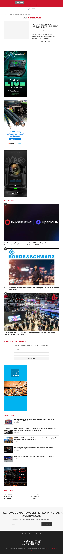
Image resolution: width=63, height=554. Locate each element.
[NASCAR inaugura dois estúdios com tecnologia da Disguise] (8, 459)
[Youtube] (34, 5)
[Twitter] (25, 533)
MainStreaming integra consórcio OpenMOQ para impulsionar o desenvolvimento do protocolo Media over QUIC (27, 244)
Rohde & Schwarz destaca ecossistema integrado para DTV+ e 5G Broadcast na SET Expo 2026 (31, 288)
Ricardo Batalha (36, 30)
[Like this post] (42, 41)
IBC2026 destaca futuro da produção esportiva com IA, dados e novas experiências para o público (29, 333)
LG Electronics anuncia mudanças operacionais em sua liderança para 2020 (45, 26)
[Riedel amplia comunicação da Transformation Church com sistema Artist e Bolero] (8, 449)
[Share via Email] (49, 41)
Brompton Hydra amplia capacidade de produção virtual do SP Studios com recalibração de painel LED (35, 429)
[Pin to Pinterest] (47, 41)
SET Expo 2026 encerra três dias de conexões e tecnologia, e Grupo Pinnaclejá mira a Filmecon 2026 (36, 438)
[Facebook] (22, 533)
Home (5, 14)
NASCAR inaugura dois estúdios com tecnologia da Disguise (34, 456)
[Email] (36, 5)
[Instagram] (30, 5)
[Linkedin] (32, 5)
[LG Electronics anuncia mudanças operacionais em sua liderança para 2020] (16, 30)
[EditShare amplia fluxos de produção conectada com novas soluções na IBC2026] (8, 421)
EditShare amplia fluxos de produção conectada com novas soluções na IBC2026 (34, 420)
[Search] (58, 9)
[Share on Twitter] (45, 41)
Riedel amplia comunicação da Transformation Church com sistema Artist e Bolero (34, 448)
